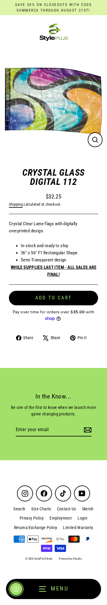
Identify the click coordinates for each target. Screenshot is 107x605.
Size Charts (41, 508)
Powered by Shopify (70, 558)
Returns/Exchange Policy (35, 527)
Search (19, 508)
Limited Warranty (78, 527)
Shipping (16, 204)
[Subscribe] (87, 429)
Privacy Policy (32, 518)
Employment (61, 518)
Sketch (88, 508)
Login (82, 518)
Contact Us (66, 508)
